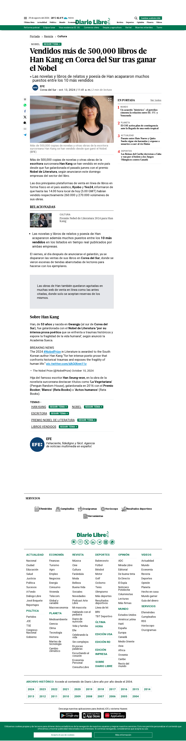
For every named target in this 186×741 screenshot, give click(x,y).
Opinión (140, 22)
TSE (28, 625)
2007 (101, 696)
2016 (124, 689)
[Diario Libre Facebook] (73, 542)
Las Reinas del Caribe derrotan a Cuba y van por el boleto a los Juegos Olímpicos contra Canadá (141, 157)
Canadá (122, 637)
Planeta (150, 22)
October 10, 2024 (83, 370)
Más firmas (125, 603)
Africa (121, 650)
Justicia (31, 578)
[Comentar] (25, 122)
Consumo (54, 587)
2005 (124, 696)
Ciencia (53, 623)
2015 (135, 689)
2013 (31, 696)
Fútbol (99, 565)
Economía (72, 22)
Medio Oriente (126, 641)
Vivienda (54, 591)
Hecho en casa (150, 591)
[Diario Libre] (93, 21)
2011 (54, 696)
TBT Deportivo (103, 616)
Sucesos (31, 587)
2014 (147, 689)
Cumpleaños (148, 616)
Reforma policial (32, 27)
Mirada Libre (125, 565)
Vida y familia (80, 626)
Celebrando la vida (80, 636)
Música (76, 560)
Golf (97, 578)
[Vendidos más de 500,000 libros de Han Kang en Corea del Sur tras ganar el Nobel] (25, 105)
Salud (29, 574)
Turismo (54, 565)
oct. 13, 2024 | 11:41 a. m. (75, 89)
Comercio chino (91, 27)
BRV (97, 612)
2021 (66, 689)
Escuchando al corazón (80, 654)
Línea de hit (101, 607)
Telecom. (54, 596)
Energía (53, 582)
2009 (77, 696)
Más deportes (103, 596)
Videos (159, 22)
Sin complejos (80, 641)
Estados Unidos (127, 614)
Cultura (65, 214)
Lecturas (123, 598)
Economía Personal (78, 661)
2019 (89, 689)
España (122, 628)
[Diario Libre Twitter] (86, 542)
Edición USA (103, 634)
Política (53, 22)
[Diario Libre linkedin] (93, 542)
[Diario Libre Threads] (105, 542)
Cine (74, 565)
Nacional (31, 560)
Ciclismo (100, 582)
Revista (120, 22)
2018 (101, 689)
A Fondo (30, 591)
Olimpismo (101, 591)
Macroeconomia (58, 607)
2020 (77, 689)
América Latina (127, 619)
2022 (54, 689)
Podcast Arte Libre (80, 602)
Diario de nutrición (77, 620)
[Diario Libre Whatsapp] (112, 542)
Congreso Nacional (31, 631)
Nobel (76, 406)
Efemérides (148, 612)
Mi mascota (79, 607)
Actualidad (42, 22)
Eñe (74, 630)
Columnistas (125, 594)
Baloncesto (102, 560)
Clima (52, 628)
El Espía (122, 582)
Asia (120, 645)
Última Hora (29, 22)
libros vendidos (43, 426)
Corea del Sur (48, 89)
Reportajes (32, 605)
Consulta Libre (80, 667)
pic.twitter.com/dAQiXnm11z (66, 363)
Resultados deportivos (102, 602)
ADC (120, 560)
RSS (143, 621)
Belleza (76, 582)
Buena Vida (78, 587)
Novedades (79, 596)
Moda (75, 578)
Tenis (98, 587)
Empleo (53, 574)
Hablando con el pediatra (81, 613)
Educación (32, 569)
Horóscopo (147, 625)
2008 (89, 696)
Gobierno (31, 637)
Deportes (130, 22)
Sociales (77, 591)
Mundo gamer (149, 596)
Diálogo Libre (33, 596)
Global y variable (53, 602)
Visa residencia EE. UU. (69, 27)
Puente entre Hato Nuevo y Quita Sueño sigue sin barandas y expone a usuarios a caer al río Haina (140, 141)
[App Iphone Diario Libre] (91, 715)
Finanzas (54, 560)
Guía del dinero (149, 600)
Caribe (122, 659)
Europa (122, 632)
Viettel (128, 27)
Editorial (123, 569)
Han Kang (38, 406)
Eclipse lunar (49, 27)
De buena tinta (126, 574)
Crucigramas (148, 630)
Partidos (31, 616)
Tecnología (55, 632)
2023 (42, 689)
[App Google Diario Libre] (70, 715)
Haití (121, 623)
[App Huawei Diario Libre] (114, 715)
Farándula (78, 574)
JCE (28, 621)
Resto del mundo (123, 665)
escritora (39, 413)
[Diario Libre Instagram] (80, 542)
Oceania (123, 654)
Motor (98, 574)
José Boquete (34, 600)
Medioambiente (58, 619)
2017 (112, 689)
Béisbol (99, 569)
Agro (52, 569)
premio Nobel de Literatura (53, 420)
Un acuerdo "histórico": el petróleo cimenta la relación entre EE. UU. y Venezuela (139, 113)
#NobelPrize (52, 351)
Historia (53, 637)
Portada (35, 36)
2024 (31, 689)
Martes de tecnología (55, 643)
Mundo (62, 22)
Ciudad (30, 565)
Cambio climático (54, 650)
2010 (66, 696)
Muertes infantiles (144, 27)
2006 (112, 696)
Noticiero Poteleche (124, 588)
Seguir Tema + (52, 44)
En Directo (124, 578)
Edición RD (102, 642)
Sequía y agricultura (112, 27)
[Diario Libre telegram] (99, 542)
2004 (135, 696)
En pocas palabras (77, 647)
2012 (42, 696)
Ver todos (155, 100)
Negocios (54, 578)
